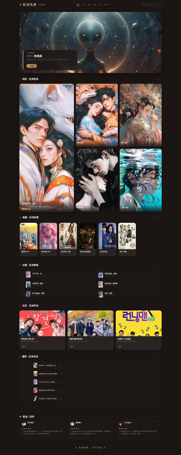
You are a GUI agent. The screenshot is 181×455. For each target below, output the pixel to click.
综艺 (100, 4)
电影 (83, 4)
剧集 (89, 4)
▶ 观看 (31, 66)
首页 (78, 4)
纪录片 (106, 4)
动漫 (94, 4)
